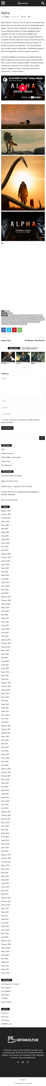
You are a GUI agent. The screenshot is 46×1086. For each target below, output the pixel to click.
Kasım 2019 (5, 801)
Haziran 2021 (5, 733)
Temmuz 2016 (6, 944)
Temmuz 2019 (6, 815)
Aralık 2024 (5, 582)
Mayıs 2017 (5, 908)
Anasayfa (3, 8)
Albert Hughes (19, 315)
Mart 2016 (4, 959)
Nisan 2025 (5, 568)
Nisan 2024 (5, 611)
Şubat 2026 (5, 532)
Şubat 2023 (5, 661)
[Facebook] (3, 330)
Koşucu (18, 363)
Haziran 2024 (5, 604)
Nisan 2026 (5, 525)
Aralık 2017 (5, 883)
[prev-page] (21, 367)
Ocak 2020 (5, 794)
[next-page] (24, 367)
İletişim (23, 1080)
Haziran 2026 (5, 518)
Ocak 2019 (5, 837)
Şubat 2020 (5, 790)
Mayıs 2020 (5, 779)
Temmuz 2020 (6, 772)
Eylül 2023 (4, 636)
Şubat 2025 (5, 575)
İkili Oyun (4, 363)
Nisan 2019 (5, 826)
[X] (9, 330)
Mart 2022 (4, 701)
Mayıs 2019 (5, 822)
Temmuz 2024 (6, 600)
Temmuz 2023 (6, 643)
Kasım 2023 (5, 629)
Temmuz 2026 (6, 514)
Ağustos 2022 (6, 683)
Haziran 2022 (5, 690)
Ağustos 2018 (6, 855)
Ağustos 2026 (6, 511)
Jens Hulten (39, 317)
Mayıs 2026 (5, 521)
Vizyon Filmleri (6, 1002)
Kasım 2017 (5, 887)
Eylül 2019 (4, 808)
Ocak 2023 (5, 665)
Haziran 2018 (5, 862)
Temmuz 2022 (6, 686)
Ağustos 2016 (6, 941)
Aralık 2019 (5, 797)
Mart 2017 (4, 916)
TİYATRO (4, 998)
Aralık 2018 (5, 840)
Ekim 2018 (4, 847)
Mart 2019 (4, 830)
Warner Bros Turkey (20, 324)
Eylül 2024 (4, 593)
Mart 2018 (4, 873)
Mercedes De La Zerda (21, 322)
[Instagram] (23, 1062)
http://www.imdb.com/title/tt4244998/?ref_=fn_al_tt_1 (18, 317)
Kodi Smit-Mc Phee (28, 320)
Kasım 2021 (5, 715)
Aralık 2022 (5, 668)
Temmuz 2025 (6, 557)
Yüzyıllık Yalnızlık (7, 492)
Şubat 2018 (5, 876)
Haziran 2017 (5, 905)
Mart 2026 (4, 529)
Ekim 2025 (4, 547)
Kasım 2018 (5, 844)
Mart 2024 (4, 615)
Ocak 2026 (5, 536)
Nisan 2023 (5, 654)
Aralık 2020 (5, 754)
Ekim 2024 (4, 590)
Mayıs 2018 (5, 865)
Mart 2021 (4, 744)
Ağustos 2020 (6, 769)
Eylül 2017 (4, 894)
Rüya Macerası (6, 465)
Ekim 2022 (4, 676)
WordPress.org (6, 1024)
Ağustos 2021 (6, 726)
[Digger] (38, 357)
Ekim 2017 (4, 890)
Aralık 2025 (5, 539)
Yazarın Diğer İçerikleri (29, 348)
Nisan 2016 (5, 955)
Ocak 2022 (5, 708)
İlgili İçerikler (14, 348)
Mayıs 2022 (5, 693)
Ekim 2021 (4, 719)
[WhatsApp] (19, 330)
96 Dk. (11, 315)
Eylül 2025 (4, 550)
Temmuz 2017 (6, 901)
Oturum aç (4, 1013)
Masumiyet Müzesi (7, 476)
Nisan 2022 (5, 697)
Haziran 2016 (5, 948)
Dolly (3, 449)
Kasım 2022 (5, 672)
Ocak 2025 (5, 579)
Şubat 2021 (5, 747)
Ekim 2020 (4, 761)
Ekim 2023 (4, 633)
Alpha (7, 311)
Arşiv (3, 500)
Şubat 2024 (5, 618)
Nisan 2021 (5, 740)
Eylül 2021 (4, 722)
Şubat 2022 (5, 704)
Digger (33, 363)
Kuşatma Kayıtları (7, 453)
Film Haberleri (6, 991)
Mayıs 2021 (5, 736)
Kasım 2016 (5, 930)
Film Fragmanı (12, 8)
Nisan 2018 (5, 869)
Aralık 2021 (5, 711)
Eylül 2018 (4, 851)
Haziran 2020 (5, 776)
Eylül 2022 (4, 679)
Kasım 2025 (5, 543)
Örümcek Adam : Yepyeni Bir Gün (12, 486)
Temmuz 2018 (6, 858)
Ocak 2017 (5, 923)
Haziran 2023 (5, 647)
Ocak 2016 (5, 966)
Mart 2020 (4, 787)
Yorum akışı (5, 1020)
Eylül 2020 (4, 765)
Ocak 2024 (5, 622)
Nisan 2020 (5, 783)
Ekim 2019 (4, 804)
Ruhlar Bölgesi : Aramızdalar (11, 457)
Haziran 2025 (5, 561)
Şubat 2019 (5, 833)
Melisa (7, 17)
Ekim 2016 (4, 933)
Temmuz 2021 (6, 729)
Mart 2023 (4, 658)
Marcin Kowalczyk (7, 322)
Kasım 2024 (5, 586)
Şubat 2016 (5, 962)
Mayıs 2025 (5, 564)
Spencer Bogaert (7, 324)
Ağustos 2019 (6, 812)
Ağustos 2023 (6, 640)
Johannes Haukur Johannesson (11, 320)
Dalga (3, 481)
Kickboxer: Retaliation (35, 340)
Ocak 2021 (5, 751)
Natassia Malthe (34, 322)
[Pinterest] (14, 330)
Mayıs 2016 (5, 951)
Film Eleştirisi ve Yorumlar (8, 361)
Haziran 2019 (5, 819)
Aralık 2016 (5, 926)
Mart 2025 (4, 572)
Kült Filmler (5, 995)
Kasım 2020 (5, 758)
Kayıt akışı (5, 1017)
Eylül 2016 (4, 937)
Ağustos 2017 (6, 898)
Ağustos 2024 (6, 597)
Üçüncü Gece (5, 461)
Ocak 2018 (5, 880)
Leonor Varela (39, 320)
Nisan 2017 (5, 912)
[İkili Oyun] (8, 357)
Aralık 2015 (5, 969)
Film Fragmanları (36, 315)
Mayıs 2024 (5, 607)
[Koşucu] (23, 357)
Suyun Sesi (6, 340)
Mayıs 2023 (5, 650)
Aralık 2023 (5, 625)
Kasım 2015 (5, 973)
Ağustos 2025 (6, 554)
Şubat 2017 (5, 919)
